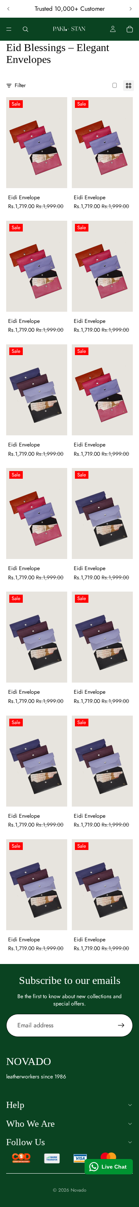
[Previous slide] (8, 8)
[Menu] (9, 29)
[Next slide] (130, 8)
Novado (78, 1190)
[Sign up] (121, 1025)
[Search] (25, 29)
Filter (20, 85)
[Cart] (129, 29)
